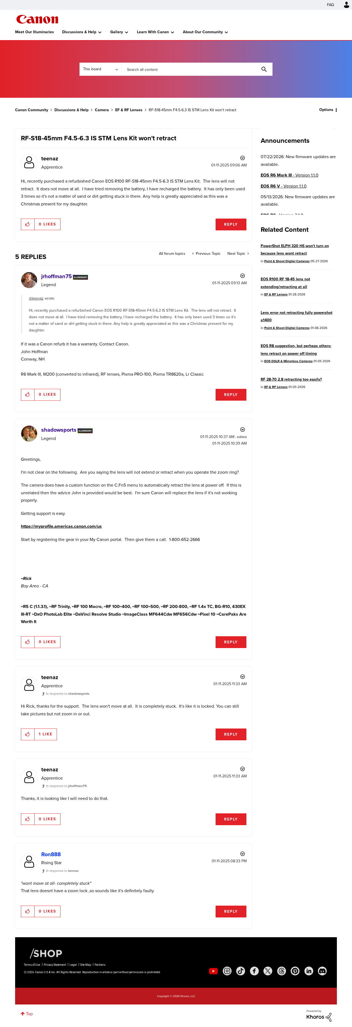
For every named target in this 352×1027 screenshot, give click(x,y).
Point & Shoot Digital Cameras (287, 261)
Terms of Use (32, 964)
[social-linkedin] (308, 971)
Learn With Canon (153, 32)
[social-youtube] (213, 971)
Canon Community (37, 19)
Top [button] (29, 1014)
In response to (67, 693)
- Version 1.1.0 (289, 175)
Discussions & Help (79, 32)
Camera (102, 110)
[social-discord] (322, 971)
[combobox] (197, 69)
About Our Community (203, 32)
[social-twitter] (267, 971)
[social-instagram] (227, 971)
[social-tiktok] (240, 971)
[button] (28, 224)
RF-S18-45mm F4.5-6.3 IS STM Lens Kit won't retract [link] (192, 110)
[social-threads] (281, 971)
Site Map (85, 964)
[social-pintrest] (295, 971)
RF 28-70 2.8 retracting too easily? (291, 379)
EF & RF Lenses (128, 110)
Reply (231, 224)
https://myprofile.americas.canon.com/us (61, 526)
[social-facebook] (254, 971)
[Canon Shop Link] (43, 953)
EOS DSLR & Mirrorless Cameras (288, 361)
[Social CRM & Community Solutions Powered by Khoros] (319, 1015)
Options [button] (326, 110)
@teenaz (36, 298)
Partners (100, 964)
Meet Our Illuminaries (34, 32)
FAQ (330, 5)
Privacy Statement (55, 964)
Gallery (116, 32)
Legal (73, 964)
